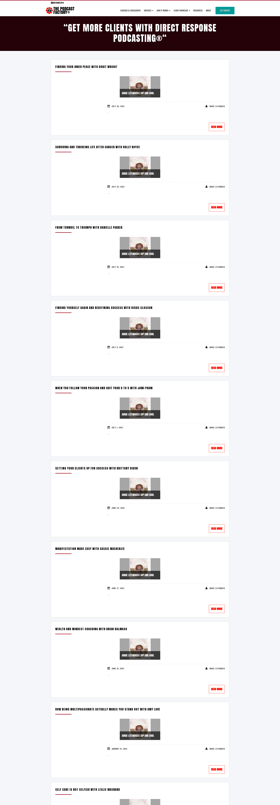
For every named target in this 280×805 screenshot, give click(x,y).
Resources (198, 10)
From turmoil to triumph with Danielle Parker (88, 227)
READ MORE (216, 127)
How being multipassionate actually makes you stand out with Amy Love (107, 709)
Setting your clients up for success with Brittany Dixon (96, 468)
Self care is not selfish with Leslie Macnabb (87, 789)
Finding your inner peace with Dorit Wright (86, 67)
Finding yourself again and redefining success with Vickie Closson (103, 308)
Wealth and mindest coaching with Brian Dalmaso (91, 629)
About (208, 10)
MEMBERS (58, 2)
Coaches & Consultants (130, 10)
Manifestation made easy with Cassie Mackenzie (90, 549)
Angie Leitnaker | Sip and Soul (138, 93)
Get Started (225, 10)
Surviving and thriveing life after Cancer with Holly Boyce (97, 147)
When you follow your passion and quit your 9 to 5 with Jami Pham (104, 388)
